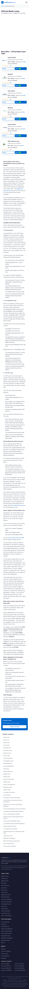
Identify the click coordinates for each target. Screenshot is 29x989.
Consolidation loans (6, 904)
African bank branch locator (16, 537)
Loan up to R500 (5, 963)
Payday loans (4, 878)
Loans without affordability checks (11, 821)
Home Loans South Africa (9, 846)
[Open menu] (26, 2)
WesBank (10, 107)
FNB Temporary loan (13, 141)
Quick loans (4, 887)
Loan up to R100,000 (6, 970)
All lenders (3, 924)
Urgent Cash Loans (8, 771)
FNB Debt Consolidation (9, 838)
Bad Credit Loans (7, 763)
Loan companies (5, 955)
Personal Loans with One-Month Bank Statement (12, 805)
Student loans (4, 908)
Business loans (4, 880)
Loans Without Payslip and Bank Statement (14, 823)
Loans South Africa (8, 758)
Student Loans (6, 774)
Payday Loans (6, 781)
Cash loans (4, 883)
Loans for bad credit (6, 901)
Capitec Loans (6, 789)
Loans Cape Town (7, 835)
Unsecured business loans (9, 826)
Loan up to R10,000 (6, 968)
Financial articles (5, 926)
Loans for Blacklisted (8, 766)
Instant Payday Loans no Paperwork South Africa (13, 832)
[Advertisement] (14, 33)
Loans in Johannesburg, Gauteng (11, 814)
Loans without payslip (6, 931)
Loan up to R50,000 (19, 968)
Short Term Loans (7, 750)
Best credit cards (5, 940)
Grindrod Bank (12, 124)
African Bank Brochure (17, 505)
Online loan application (6, 928)
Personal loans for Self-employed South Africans (13, 817)
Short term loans (5, 885)
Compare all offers (14, 726)
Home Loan (6, 740)
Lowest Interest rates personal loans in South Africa (13, 801)
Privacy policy (4, 953)
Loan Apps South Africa (9, 792)
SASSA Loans (6, 776)
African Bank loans (5, 935)
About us (3, 949)
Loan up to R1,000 (19, 963)
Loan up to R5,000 (19, 966)
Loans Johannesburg (6, 915)
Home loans (4, 906)
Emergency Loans (7, 787)
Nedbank (10, 74)
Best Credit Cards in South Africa (11, 841)
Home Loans (6, 737)
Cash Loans (6, 768)
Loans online (4, 892)
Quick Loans (6, 742)
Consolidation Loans (8, 761)
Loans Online (6, 745)
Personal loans (4, 876)
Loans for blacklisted (6, 899)
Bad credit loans (5, 897)
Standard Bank (12, 57)
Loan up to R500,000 (20, 970)
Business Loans (7, 753)
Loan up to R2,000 (5, 966)
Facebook (3, 958)
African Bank (11, 91)
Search (3, 942)
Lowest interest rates (6, 933)
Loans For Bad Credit (8, 843)
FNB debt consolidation (7, 938)
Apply (17, 68)
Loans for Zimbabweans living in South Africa (14, 808)
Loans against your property (10, 828)
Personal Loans (7, 747)
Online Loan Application (9, 784)
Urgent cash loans (5, 894)
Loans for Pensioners (8, 779)
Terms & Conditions (6, 951)
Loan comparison (5, 921)
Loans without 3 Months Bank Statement (13, 811)
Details (4, 68)
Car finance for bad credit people (11, 797)
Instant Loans (6, 755)
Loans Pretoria (6, 795)
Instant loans (4, 890)
